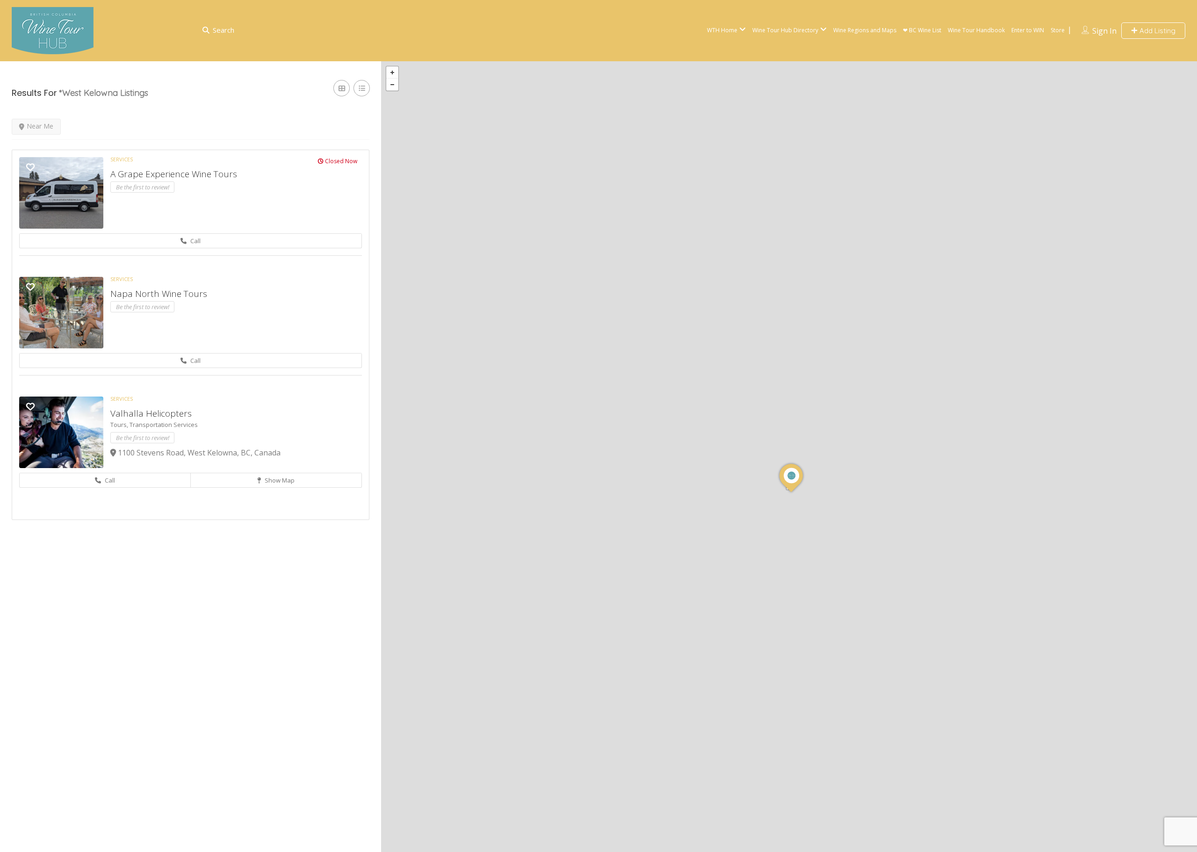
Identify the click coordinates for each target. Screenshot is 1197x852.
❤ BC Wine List (922, 30)
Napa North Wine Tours (158, 294)
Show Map (279, 480)
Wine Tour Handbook (976, 30)
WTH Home (722, 30)
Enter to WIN (1027, 30)
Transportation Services (164, 424)
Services (121, 159)
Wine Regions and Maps (864, 30)
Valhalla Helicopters (151, 413)
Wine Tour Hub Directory (785, 30)
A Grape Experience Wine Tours (173, 174)
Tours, (120, 424)
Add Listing (1156, 30)
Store (1058, 30)
